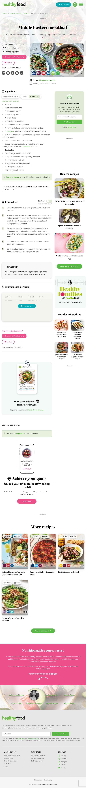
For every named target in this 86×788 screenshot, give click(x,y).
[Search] (75, 4)
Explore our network (37, 761)
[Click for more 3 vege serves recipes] (58, 73)
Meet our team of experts (43, 674)
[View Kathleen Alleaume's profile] (34, 703)
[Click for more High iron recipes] (44, 73)
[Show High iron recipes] (8, 565)
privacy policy (72, 127)
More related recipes (68, 266)
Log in (8, 177)
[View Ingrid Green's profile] (69, 703)
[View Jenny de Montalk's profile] (16, 695)
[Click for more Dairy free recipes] (34, 73)
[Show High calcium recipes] (61, 565)
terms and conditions (33, 738)
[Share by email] (8, 73)
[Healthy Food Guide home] (13, 718)
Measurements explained (10, 101)
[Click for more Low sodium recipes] (53, 73)
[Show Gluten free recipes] (4, 612)
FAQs (5, 766)
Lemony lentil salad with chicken (13, 619)
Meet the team (8, 758)
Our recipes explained (10, 761)
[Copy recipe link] (3, 73)
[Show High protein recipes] (12, 565)
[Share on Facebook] (17, 73)
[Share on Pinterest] (12, 73)
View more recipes (42, 631)
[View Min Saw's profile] (34, 695)
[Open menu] (81, 4)
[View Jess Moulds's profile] (51, 695)
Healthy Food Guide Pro (38, 755)
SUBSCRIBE (26, 501)
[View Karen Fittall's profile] (16, 703)
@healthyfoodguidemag (35, 410)
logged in (19, 434)
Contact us (7, 764)
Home (5, 13)
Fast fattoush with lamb (68, 572)
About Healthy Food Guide (12, 755)
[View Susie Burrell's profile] (69, 695)
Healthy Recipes (15, 13)
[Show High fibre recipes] (4, 565)
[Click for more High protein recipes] (48, 73)
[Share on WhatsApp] (21, 73)
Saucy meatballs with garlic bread (42, 573)
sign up (16, 177)
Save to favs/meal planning (15, 57)
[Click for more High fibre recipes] (39, 73)
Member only (28, 306)
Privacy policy (48, 780)
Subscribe (65, 4)
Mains (26, 13)
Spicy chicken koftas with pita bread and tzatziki (13, 573)
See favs (9, 63)
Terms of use (38, 780)
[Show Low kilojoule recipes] (12, 612)
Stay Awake (41, 201)
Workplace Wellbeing (37, 758)
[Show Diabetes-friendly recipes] (36, 565)
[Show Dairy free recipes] (32, 565)
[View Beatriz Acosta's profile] (52, 703)
